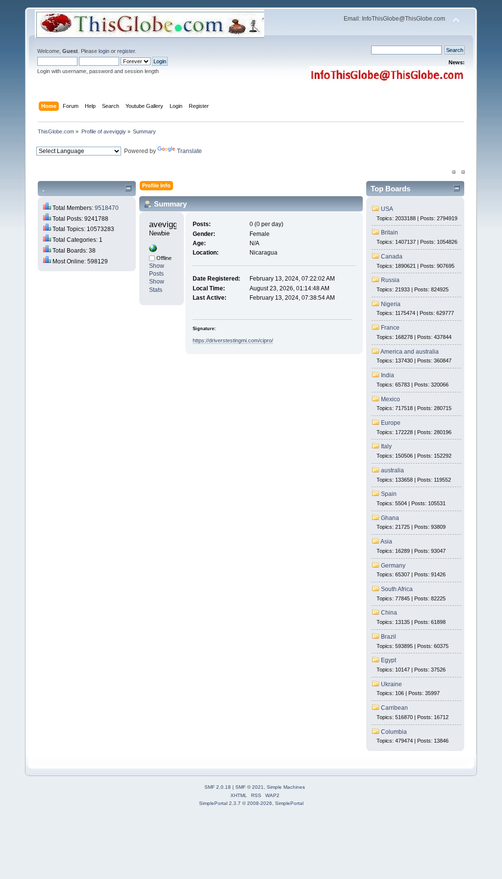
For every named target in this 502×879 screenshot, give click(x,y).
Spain (389, 494)
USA (387, 209)
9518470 (107, 208)
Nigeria (391, 304)
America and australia (409, 351)
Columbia (394, 731)
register (126, 51)
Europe (391, 422)
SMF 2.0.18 (217, 787)
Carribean (394, 707)
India (387, 375)
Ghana (390, 518)
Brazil (388, 636)
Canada (391, 256)
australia (392, 470)
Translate (189, 151)
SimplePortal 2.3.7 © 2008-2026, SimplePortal (251, 803)
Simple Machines (286, 787)
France (390, 327)
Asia (386, 541)
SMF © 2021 (249, 787)
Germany (393, 565)
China (389, 612)
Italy (386, 446)
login (104, 51)
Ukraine (391, 684)
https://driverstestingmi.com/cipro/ (233, 340)
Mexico (390, 399)
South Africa (397, 589)
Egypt (388, 660)
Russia (390, 280)
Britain (389, 232)
